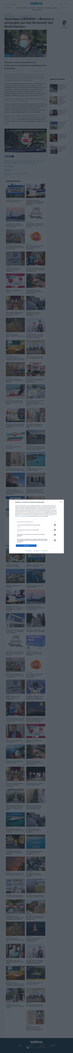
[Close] (61, 502)
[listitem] (36, 522)
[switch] (54, 525)
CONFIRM (26, 545)
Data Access (36, 550)
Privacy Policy (44, 550)
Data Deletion (28, 550)
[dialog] (36, 526)
